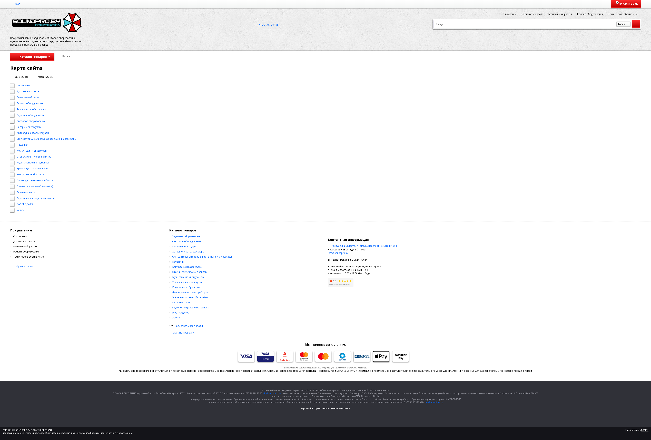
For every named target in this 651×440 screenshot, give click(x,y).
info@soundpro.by (338, 253)
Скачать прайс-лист (184, 332)
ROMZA (644, 430)
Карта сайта (307, 408)
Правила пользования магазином (332, 408)
